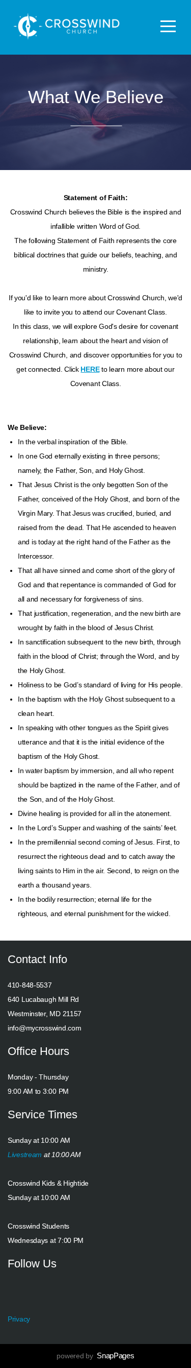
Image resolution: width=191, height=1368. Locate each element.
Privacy (19, 1319)
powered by (95, 1356)
